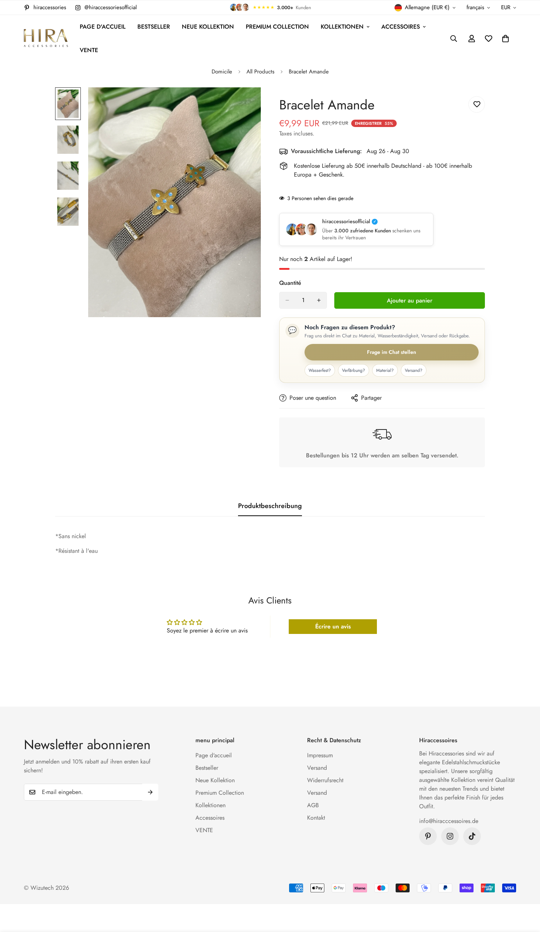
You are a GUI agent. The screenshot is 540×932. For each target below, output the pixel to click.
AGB (313, 805)
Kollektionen (342, 26)
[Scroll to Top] (525, 892)
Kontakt (316, 817)
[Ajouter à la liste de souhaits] (476, 104)
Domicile (222, 72)
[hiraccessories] (46, 38)
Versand (317, 768)
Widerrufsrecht (325, 780)
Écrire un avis (333, 626)
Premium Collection (277, 26)
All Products (260, 72)
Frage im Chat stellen (391, 352)
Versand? (413, 370)
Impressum (320, 755)
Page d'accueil (103, 26)
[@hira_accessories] (472, 836)
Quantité (290, 283)
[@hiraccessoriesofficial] (450, 836)
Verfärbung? (353, 370)
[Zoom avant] (245, 103)
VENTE (89, 50)
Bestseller (153, 26)
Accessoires (400, 26)
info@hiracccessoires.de (448, 821)
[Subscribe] (150, 792)
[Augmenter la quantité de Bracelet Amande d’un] (319, 300)
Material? (385, 370)
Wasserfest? (320, 370)
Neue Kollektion (208, 26)
